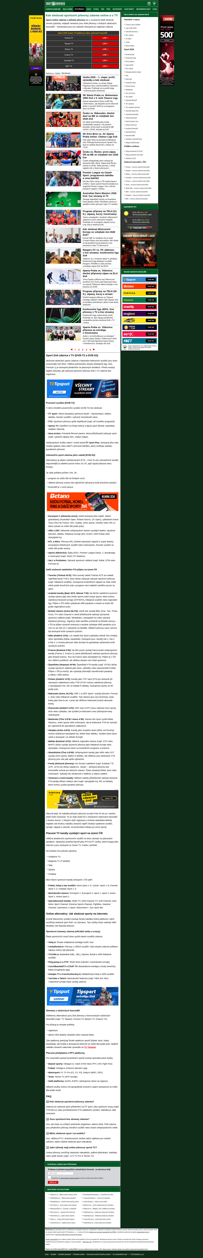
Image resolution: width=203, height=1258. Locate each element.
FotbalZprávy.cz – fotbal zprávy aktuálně (63, 1198)
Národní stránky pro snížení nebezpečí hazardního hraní (130, 1249)
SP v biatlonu (130, 104)
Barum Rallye (130, 46)
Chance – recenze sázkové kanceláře (138, 181)
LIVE (105, 38)
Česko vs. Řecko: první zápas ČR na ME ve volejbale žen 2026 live (100, 155)
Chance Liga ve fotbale (133, 24)
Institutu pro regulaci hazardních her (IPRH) (103, 1232)
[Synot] (167, 85)
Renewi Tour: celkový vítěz (141, 222)
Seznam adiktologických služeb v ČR (90, 1249)
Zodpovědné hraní (142, 1232)
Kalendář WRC (130, 135)
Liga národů (129, 65)
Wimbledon (129, 90)
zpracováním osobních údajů (69, 1178)
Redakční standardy (64, 1254)
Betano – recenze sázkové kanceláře (137, 174)
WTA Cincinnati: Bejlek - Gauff (142, 214)
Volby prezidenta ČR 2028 (134, 151)
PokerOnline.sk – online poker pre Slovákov (97, 1223)
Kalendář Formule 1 (132, 31)
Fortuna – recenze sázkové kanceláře (138, 167)
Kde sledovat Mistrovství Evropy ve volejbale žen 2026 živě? (99, 232)
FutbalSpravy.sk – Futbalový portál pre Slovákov (98, 1216)
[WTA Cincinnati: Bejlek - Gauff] (127, 213)
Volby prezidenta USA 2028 (134, 155)
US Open (128, 38)
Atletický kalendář (131, 118)
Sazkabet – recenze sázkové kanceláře (138, 177)
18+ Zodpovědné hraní (120, 1254)
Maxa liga (129, 79)
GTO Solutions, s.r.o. (137, 1254)
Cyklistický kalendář (132, 114)
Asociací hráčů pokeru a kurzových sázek (68, 1234)
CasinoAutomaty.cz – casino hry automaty (96, 1198)
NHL (127, 75)
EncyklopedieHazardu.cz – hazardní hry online (98, 1194)
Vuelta (128, 42)
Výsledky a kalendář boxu (134, 139)
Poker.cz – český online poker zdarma (62, 1219)
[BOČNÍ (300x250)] (138, 267)
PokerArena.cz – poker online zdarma (62, 1216)
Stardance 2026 (131, 158)
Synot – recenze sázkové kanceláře (137, 184)
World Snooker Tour (132, 121)
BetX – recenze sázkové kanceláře (137, 192)
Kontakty (53, 1254)
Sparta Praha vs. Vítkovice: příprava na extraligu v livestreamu (98, 330)
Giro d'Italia (129, 97)
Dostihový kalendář (132, 128)
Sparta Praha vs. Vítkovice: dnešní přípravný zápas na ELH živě (100, 273)
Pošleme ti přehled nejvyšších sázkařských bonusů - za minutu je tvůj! (79, 1169)
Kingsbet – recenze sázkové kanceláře (138, 195)
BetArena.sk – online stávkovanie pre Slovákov (98, 1205)
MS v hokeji (129, 68)
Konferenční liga (131, 58)
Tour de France (130, 93)
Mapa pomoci (107, 1249)
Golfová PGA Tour (131, 125)
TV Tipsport (90, 1047)
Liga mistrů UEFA (131, 28)
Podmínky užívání (79, 1254)
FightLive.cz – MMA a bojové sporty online (63, 1194)
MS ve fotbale (130, 61)
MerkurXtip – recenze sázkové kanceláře (139, 188)
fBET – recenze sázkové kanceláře (137, 199)
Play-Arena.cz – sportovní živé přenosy (62, 1212)
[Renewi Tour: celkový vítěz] (127, 221)
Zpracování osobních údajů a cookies (99, 1254)
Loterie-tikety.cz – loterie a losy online (95, 1201)
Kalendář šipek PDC (132, 111)
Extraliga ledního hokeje (133, 72)
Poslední (94, 349)
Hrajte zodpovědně (52, 1239)
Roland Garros (130, 86)
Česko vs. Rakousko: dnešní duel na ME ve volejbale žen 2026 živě (98, 116)
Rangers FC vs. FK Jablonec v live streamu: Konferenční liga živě (101, 253)
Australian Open (131, 82)
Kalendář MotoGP (131, 100)
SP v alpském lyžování (133, 107)
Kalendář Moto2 (131, 132)
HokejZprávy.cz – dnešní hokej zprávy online (64, 1201)
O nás (47, 1254)
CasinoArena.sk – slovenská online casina (97, 1219)
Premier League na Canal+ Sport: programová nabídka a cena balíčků (98, 175)
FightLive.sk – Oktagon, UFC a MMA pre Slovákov (99, 1208)
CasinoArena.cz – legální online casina (62, 1223)
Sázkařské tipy (130, 207)
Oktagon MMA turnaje (132, 142)
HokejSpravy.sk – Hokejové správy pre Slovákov (98, 1212)
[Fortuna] (36, 85)
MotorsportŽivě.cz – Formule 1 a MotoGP (63, 1208)
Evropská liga (130, 54)
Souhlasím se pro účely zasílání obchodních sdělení (77, 1178)
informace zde (87, 1242)
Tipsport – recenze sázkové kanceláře (138, 170)
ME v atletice (130, 35)
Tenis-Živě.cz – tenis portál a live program (63, 1205)
